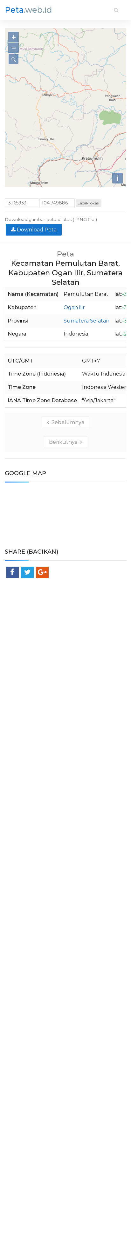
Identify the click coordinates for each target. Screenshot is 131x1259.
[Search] (116, 10)
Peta (28, 10)
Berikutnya (64, 442)
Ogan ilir (74, 307)
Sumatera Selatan (86, 321)
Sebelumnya (66, 422)
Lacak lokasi (89, 203)
